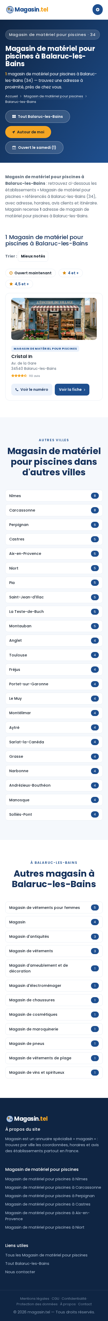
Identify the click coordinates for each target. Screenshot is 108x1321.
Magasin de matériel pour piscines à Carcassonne (53, 1187)
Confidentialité (74, 1298)
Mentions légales (34, 1298)
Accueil (11, 96)
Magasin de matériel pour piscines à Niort (44, 1227)
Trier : (11, 256)
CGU (55, 1298)
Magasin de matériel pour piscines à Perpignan (50, 1195)
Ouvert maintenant (33, 273)
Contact (85, 1304)
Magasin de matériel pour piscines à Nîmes (46, 1179)
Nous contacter (20, 1272)
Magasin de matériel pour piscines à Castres (47, 1204)
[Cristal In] (54, 319)
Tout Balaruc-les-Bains (40, 116)
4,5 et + (22, 284)
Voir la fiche (70, 389)
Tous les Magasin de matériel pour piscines (46, 1255)
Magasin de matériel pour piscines (53, 96)
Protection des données (37, 1304)
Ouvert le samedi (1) (37, 147)
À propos (68, 1304)
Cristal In (22, 356)
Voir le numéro (34, 389)
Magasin (31, 10)
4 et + (73, 273)
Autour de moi (30, 132)
